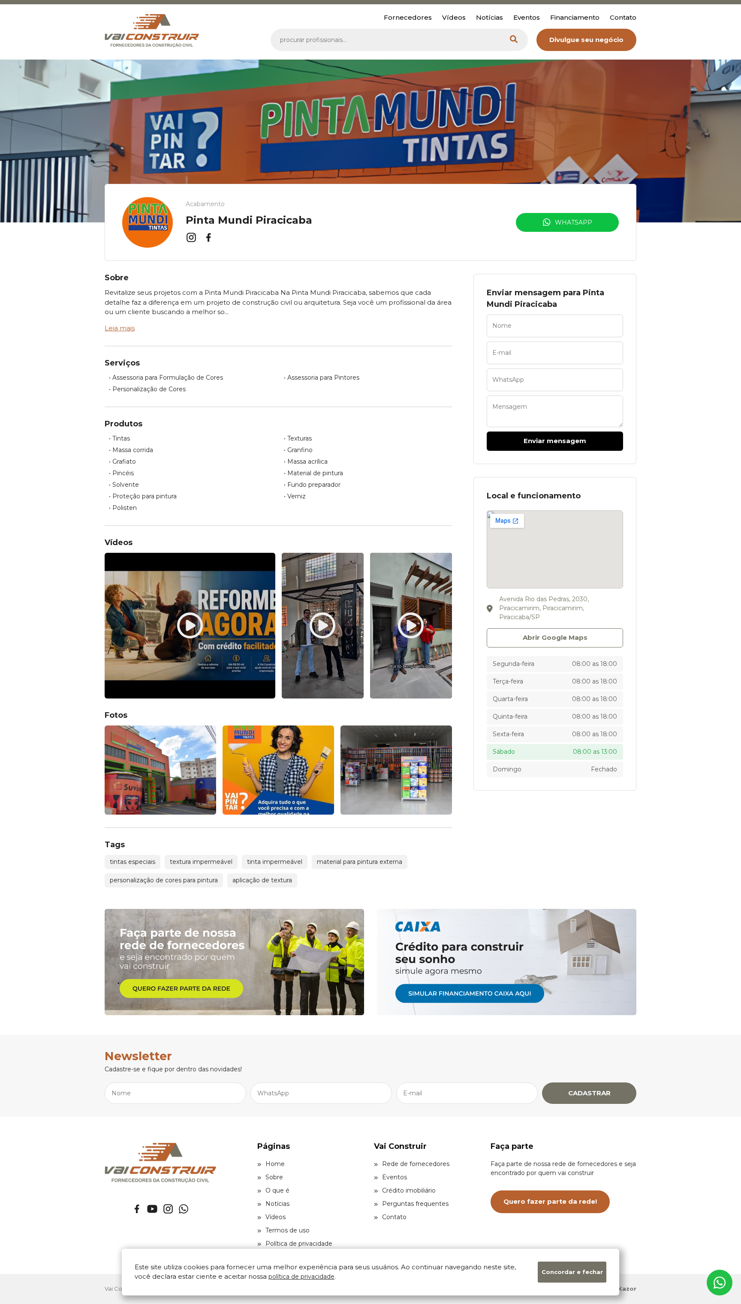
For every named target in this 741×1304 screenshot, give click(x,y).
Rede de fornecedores (415, 1164)
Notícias (489, 17)
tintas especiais (132, 862)
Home (275, 1164)
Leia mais (120, 328)
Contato (623, 17)
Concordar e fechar (572, 1271)
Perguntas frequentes (415, 1204)
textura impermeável (201, 862)
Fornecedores (408, 17)
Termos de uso (287, 1230)
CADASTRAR (589, 1093)
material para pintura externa (359, 862)
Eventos (526, 17)
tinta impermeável (274, 862)
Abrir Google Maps (555, 637)
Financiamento (574, 17)
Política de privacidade (298, 1243)
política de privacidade (301, 1276)
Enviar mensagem (555, 441)
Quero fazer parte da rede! (550, 1201)
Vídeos (454, 17)
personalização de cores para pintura (164, 880)
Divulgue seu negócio (586, 40)
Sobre (274, 1177)
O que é (277, 1190)
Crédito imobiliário (409, 1190)
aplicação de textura (262, 880)
